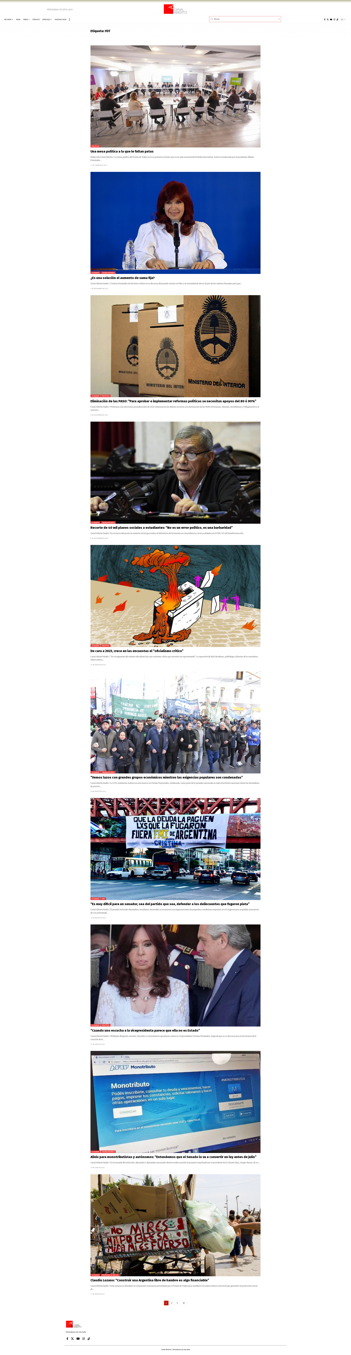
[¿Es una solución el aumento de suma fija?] (175, 223)
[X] (327, 19)
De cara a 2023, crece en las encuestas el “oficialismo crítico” (136, 651)
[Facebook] (324, 19)
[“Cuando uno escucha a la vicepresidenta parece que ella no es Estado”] (175, 975)
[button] (69, 19)
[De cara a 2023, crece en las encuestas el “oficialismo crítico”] (175, 596)
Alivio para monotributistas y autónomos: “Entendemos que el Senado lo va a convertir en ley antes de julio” (173, 1157)
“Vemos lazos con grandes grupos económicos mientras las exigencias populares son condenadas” (166, 777)
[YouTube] (331, 19)
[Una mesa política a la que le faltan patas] (175, 96)
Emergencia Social (110, 1275)
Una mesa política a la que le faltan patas (122, 151)
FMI (103, 899)
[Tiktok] (337, 19)
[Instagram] (334, 19)
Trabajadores (108, 273)
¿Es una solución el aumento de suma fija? (122, 278)
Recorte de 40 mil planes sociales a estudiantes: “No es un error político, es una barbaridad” (161, 528)
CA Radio (95, 273)
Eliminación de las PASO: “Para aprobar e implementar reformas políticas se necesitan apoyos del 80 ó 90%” (173, 401)
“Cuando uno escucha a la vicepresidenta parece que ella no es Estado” (145, 1030)
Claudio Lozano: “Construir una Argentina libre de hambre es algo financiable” (149, 1280)
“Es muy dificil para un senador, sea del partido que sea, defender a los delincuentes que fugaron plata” (170, 904)
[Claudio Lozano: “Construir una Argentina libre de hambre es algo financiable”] (175, 1225)
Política (95, 146)
